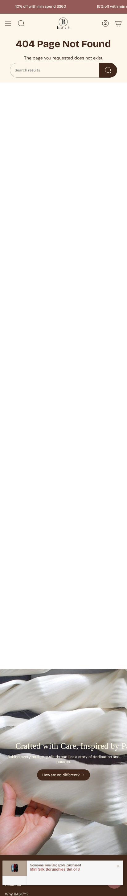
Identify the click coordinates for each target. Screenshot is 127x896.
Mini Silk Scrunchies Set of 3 (55, 868)
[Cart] (118, 23)
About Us (13, 884)
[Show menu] (8, 23)
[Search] (108, 70)
